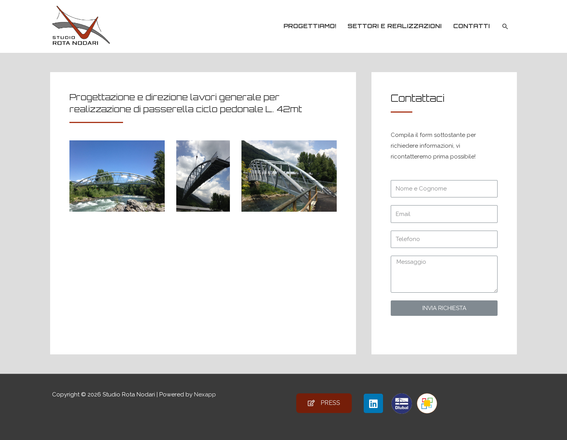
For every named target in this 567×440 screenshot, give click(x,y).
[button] (324, 403)
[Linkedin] (373, 403)
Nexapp (205, 394)
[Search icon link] (505, 26)
